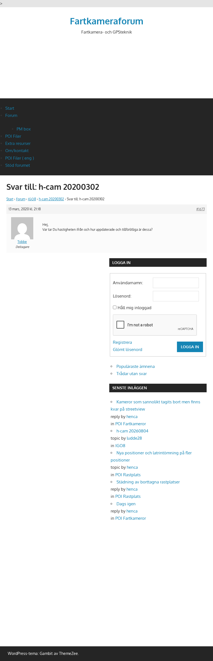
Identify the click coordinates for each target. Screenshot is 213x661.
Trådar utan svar (131, 373)
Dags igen (126, 503)
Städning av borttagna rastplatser (148, 482)
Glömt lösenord (127, 349)
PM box (24, 129)
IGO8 (32, 199)
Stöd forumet (17, 165)
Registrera (122, 342)
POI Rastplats (128, 474)
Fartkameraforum (106, 21)
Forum (11, 115)
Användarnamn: (128, 282)
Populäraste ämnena (135, 366)
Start (9, 108)
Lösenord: (122, 296)
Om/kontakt (17, 150)
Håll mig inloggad (134, 307)
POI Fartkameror (130, 423)
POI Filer (13, 136)
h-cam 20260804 (132, 431)
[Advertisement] (107, 71)
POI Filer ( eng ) (19, 158)
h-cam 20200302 (51, 199)
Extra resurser (18, 143)
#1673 (200, 209)
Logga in (190, 346)
